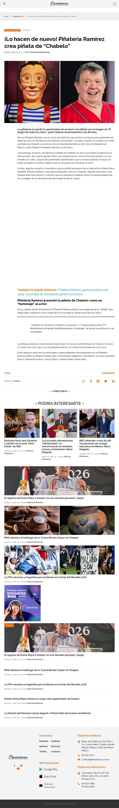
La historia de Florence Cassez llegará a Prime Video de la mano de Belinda (47, 713)
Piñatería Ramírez (34, 137)
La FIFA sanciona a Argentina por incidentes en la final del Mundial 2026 (45, 577)
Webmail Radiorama (49, 785)
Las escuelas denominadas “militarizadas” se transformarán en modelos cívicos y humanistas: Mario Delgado (57, 446)
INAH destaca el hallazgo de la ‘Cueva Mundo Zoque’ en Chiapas (41, 537)
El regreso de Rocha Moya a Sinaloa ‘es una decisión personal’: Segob (44, 498)
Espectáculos (18, 16)
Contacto (55, 751)
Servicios (55, 746)
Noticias (43, 746)
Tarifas (42, 751)
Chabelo (16, 381)
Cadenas (55, 741)
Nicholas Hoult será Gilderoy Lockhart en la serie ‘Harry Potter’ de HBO (20, 443)
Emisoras (43, 741)
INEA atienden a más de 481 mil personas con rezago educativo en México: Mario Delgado (95, 445)
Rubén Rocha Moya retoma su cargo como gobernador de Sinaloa (41, 698)
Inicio (6, 16)
